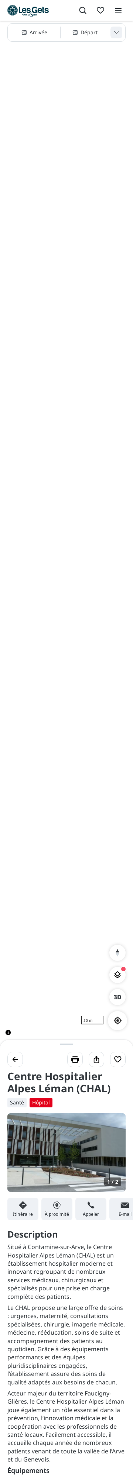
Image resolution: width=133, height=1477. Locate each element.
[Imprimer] (75, 1059)
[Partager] (96, 1059)
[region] (66, 534)
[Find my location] (117, 1020)
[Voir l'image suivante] (112, 1157)
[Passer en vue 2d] (117, 997)
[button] (66, 32)
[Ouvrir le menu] (118, 10)
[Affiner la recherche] (116, 32)
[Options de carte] (117, 975)
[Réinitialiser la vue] (117, 953)
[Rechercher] (82, 10)
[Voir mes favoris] (100, 10)
